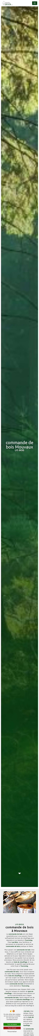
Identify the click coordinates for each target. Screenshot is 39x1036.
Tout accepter (12, 1024)
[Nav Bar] (34, 3)
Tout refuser (12, 1028)
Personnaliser (12, 1031)
